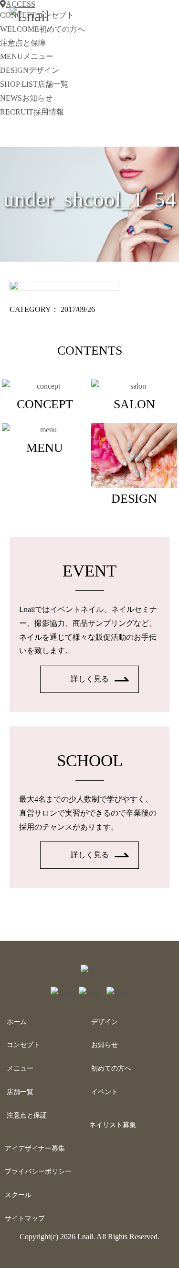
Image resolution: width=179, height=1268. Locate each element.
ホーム (17, 1022)
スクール (18, 1195)
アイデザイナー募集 (35, 1148)
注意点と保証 (27, 1115)
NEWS (26, 98)
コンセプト (23, 1045)
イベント (104, 1091)
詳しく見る (90, 679)
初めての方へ (111, 1068)
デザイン (104, 1022)
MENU (26, 56)
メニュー (20, 1068)
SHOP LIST (34, 84)
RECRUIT (32, 112)
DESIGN (29, 70)
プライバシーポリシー (38, 1171)
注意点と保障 (23, 43)
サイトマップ (25, 1218)
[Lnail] (89, 968)
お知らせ (104, 1045)
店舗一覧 (20, 1091)
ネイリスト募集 (112, 1125)
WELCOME (42, 29)
